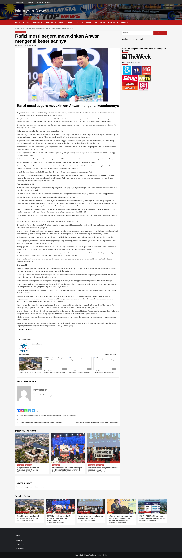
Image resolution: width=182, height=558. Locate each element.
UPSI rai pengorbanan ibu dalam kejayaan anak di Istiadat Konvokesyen (103, 373)
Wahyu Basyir (32, 45)
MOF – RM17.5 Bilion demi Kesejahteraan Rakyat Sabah (152, 517)
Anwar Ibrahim (24, 415)
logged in (28, 487)
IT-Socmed (111, 22)
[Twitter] (29, 409)
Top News (36, 22)
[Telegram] (33, 409)
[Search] (165, 22)
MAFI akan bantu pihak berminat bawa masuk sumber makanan (39, 421)
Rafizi (57, 415)
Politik (61, 22)
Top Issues (49, 22)
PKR (54, 415)
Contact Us (48, 2)
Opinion (78, 22)
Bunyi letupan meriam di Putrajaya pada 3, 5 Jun (30, 373)
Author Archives (111, 354)
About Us (30, 2)
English (26, 22)
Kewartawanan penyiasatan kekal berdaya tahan (79, 373)
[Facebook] (18, 409)
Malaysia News (31, 10)
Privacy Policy (39, 2)
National (23, 32)
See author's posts (42, 395)
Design (99, 555)
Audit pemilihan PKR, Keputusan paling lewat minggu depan (97, 421)
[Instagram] (22, 409)
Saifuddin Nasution (71, 415)
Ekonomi (142, 511)
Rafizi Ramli (62, 415)
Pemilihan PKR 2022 (46, 415)
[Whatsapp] (25, 409)
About (123, 22)
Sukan (102, 22)
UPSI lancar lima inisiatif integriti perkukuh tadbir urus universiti (54, 373)
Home (17, 22)
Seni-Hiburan (91, 22)
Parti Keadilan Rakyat (34, 415)
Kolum (69, 22)
